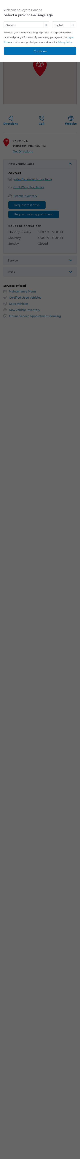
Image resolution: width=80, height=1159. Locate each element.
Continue (40, 51)
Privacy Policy (65, 42)
